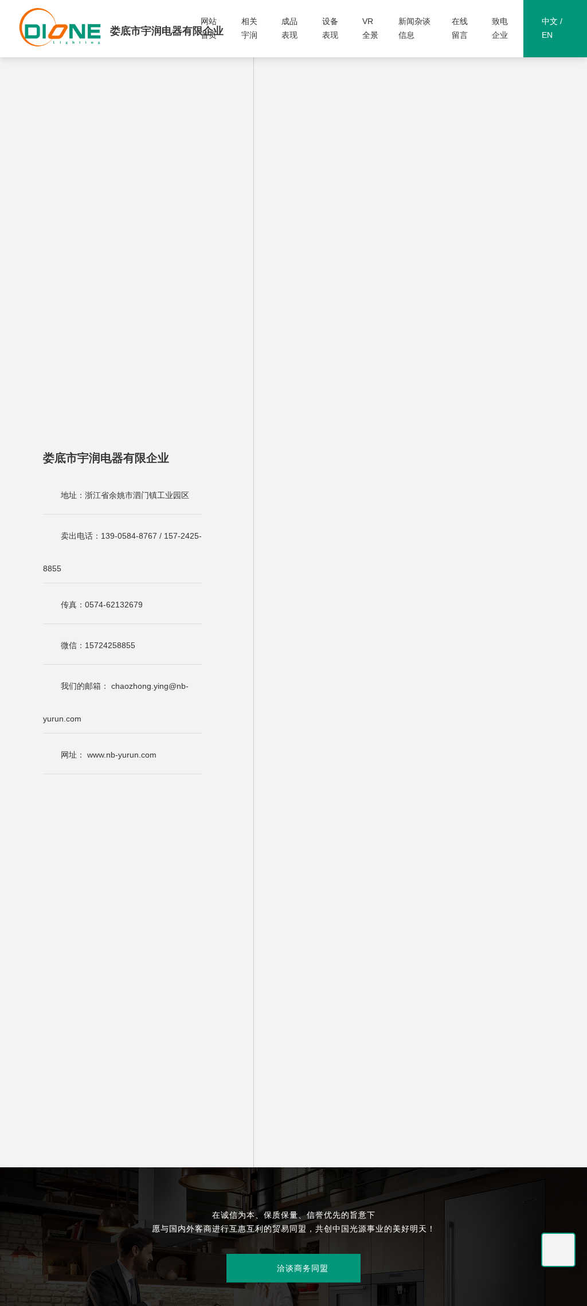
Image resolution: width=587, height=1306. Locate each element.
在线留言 (460, 28)
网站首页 (209, 28)
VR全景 (370, 28)
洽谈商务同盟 (293, 1268)
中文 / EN (552, 28)
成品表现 (289, 28)
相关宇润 (249, 28)
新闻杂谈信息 (414, 28)
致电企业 (500, 28)
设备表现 (330, 28)
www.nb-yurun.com (121, 754)
